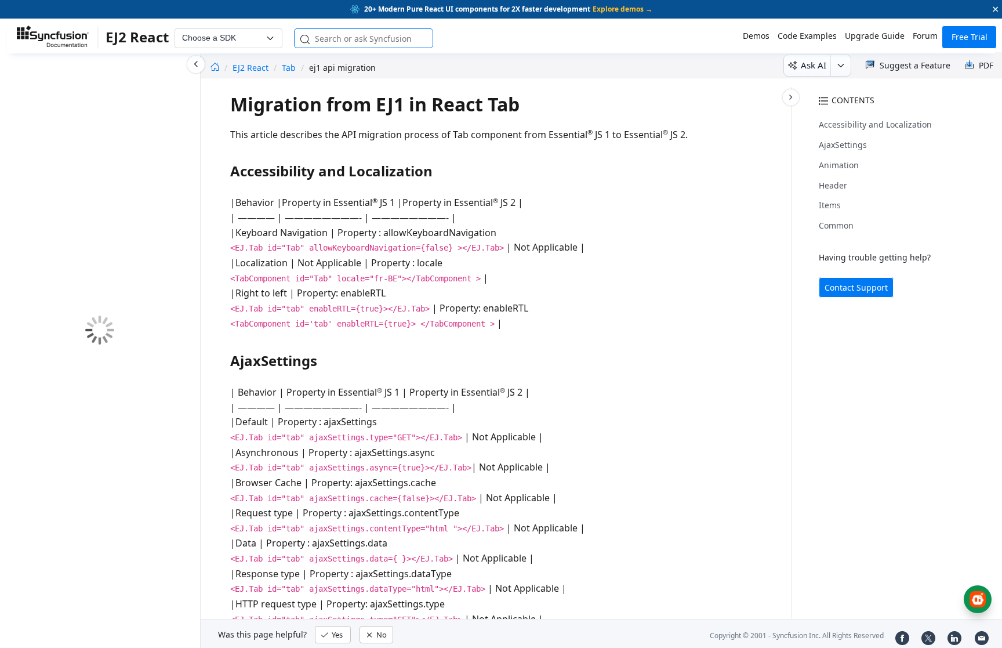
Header (833, 185)
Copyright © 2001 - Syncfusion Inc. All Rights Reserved (797, 635)
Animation (839, 165)
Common (836, 225)
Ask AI (813, 65)
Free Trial (970, 36)
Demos (756, 35)
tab (289, 67)
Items (830, 205)
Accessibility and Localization (875, 124)
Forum (925, 35)
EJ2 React (252, 67)
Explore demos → (622, 9)
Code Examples (807, 35)
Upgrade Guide (875, 35)
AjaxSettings (843, 144)
